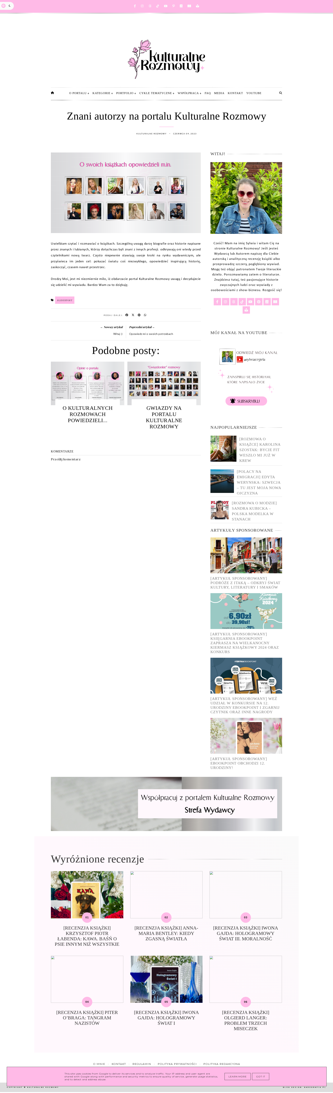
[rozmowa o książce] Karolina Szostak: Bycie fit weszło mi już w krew (259, 450)
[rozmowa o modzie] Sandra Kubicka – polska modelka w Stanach (254, 511)
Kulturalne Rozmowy (43, 1087)
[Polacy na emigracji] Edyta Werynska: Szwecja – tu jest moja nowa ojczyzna (259, 482)
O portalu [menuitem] (78, 93)
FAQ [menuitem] (208, 93)
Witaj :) (118, 333)
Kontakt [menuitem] (235, 93)
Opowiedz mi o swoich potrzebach (151, 333)
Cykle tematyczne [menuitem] (155, 93)
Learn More (238, 1076)
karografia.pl (315, 1087)
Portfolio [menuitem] (125, 93)
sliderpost (64, 300)
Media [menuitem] (219, 93)
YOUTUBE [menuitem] (254, 93)
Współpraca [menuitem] (188, 93)
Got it (260, 1076)
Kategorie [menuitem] (101, 93)
